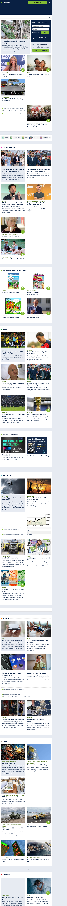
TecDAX (29, 535)
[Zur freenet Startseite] (5, 1)
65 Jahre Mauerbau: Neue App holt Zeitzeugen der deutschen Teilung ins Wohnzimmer (18, 696)
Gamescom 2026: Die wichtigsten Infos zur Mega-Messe (12, 691)
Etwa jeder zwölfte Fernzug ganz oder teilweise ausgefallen (13, 526)
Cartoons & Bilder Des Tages (14, 270)
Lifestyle (6, 875)
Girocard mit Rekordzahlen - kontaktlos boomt (11, 529)
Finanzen (7, 475)
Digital (6, 618)
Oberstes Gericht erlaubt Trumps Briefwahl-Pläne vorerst (13, 108)
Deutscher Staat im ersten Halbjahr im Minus (11, 531)
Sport (5, 329)
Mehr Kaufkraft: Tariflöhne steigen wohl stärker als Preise (13, 534)
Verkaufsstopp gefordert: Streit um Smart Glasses (11, 694)
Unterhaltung (9, 147)
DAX (28, 530)
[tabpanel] (15, 35)
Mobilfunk (37, 2)
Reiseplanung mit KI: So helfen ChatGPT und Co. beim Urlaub (13, 689)
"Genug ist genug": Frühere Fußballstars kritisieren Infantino (13, 105)
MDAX (29, 532)
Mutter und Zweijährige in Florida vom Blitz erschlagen (12, 113)
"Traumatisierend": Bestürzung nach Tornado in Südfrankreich (14, 110)
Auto (5, 741)
